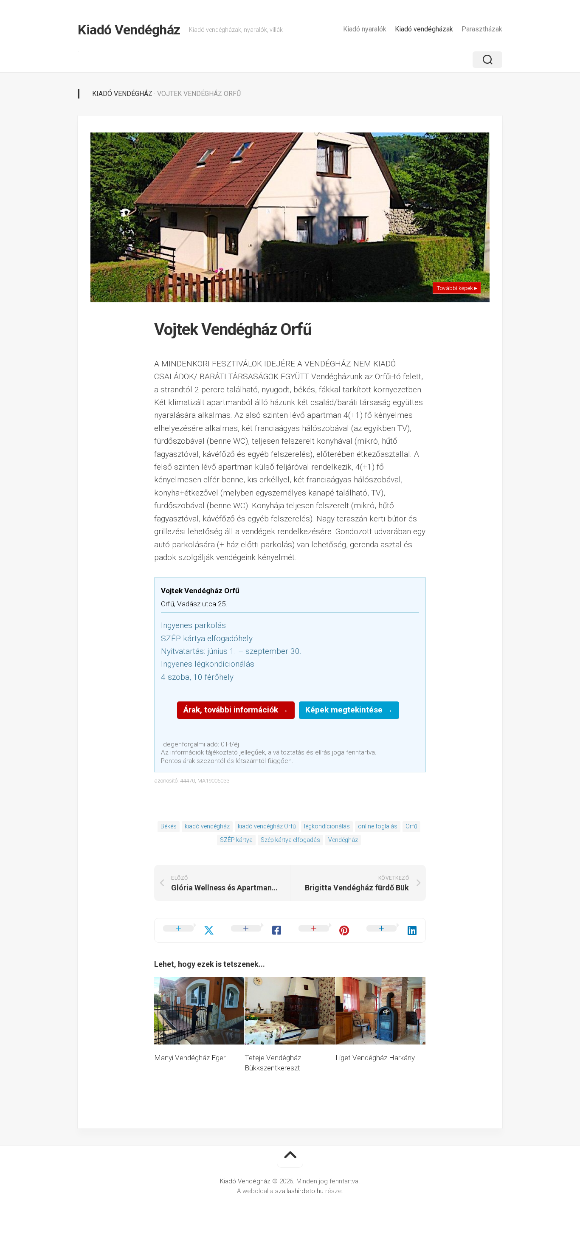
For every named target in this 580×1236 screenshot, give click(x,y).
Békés (168, 826)
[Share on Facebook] (256, 930)
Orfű (411, 826)
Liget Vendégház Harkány (375, 1057)
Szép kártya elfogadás (290, 839)
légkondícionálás (327, 826)
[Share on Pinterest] (324, 930)
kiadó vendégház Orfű (267, 826)
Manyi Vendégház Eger (189, 1057)
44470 (187, 780)
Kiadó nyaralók (364, 29)
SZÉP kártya (236, 839)
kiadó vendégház (207, 826)
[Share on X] (188, 930)
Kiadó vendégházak (424, 29)
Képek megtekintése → (349, 710)
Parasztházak (482, 29)
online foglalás (377, 826)
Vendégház (343, 839)
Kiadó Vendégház (129, 30)
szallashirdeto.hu (300, 1191)
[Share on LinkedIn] (392, 930)
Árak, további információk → (235, 710)
